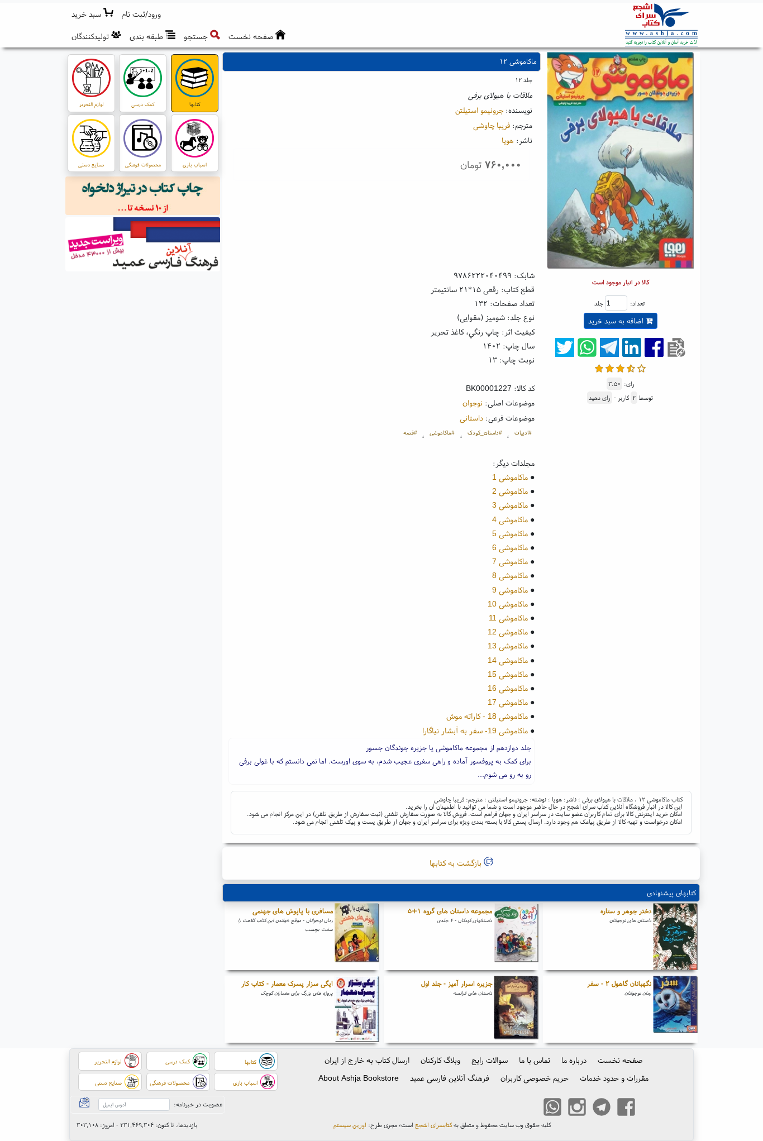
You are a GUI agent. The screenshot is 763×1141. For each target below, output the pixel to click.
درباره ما (573, 1060)
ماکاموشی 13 (508, 645)
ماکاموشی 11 (508, 617)
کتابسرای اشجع (433, 1124)
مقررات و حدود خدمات (614, 1077)
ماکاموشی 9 (510, 589)
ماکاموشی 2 (510, 490)
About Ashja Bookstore (358, 1077)
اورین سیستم (349, 1124)
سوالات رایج (489, 1060)
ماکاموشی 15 (508, 674)
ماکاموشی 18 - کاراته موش (487, 716)
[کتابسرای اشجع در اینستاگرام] (577, 1108)
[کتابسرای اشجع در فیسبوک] (626, 1108)
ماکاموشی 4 (510, 519)
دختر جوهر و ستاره (625, 910)
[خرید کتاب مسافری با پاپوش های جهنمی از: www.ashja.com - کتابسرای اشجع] (357, 936)
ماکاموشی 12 (508, 631)
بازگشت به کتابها (457, 862)
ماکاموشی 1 (510, 477)
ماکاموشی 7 (510, 561)
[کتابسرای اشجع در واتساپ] (552, 1108)
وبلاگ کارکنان (440, 1060)
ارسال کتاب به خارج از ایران (367, 1060)
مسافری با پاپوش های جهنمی (292, 910)
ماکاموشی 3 (510, 504)
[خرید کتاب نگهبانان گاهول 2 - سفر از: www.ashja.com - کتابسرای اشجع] (675, 1009)
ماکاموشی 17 (508, 702)
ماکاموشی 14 (508, 660)
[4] (631, 367)
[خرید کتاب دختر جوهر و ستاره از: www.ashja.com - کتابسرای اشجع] (675, 936)
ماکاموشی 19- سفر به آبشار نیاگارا (475, 730)
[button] (141, 14)
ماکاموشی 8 (510, 575)
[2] (609, 367)
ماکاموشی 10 (508, 603)
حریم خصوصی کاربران (534, 1077)
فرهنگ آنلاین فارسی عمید (449, 1077)
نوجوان (472, 402)
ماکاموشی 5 (510, 533)
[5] (641, 367)
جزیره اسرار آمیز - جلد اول (456, 983)
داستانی (471, 417)
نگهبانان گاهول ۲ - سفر (619, 983)
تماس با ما (534, 1060)
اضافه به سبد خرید (617, 321)
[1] (599, 367)
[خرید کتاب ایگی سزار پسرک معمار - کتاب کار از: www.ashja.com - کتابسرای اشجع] (357, 1009)
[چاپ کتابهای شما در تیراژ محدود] (143, 197)
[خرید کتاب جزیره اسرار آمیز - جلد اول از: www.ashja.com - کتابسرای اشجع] (516, 1009)
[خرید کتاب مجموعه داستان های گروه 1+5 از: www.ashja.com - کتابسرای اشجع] (516, 936)
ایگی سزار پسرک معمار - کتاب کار (287, 983)
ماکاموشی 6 (510, 547)
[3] (620, 367)
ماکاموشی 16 (508, 688)
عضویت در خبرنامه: (198, 1104)
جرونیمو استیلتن (479, 110)
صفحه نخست (620, 1060)
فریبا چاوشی (491, 125)
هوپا (508, 140)
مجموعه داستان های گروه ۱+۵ (450, 910)
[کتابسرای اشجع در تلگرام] (601, 1108)
